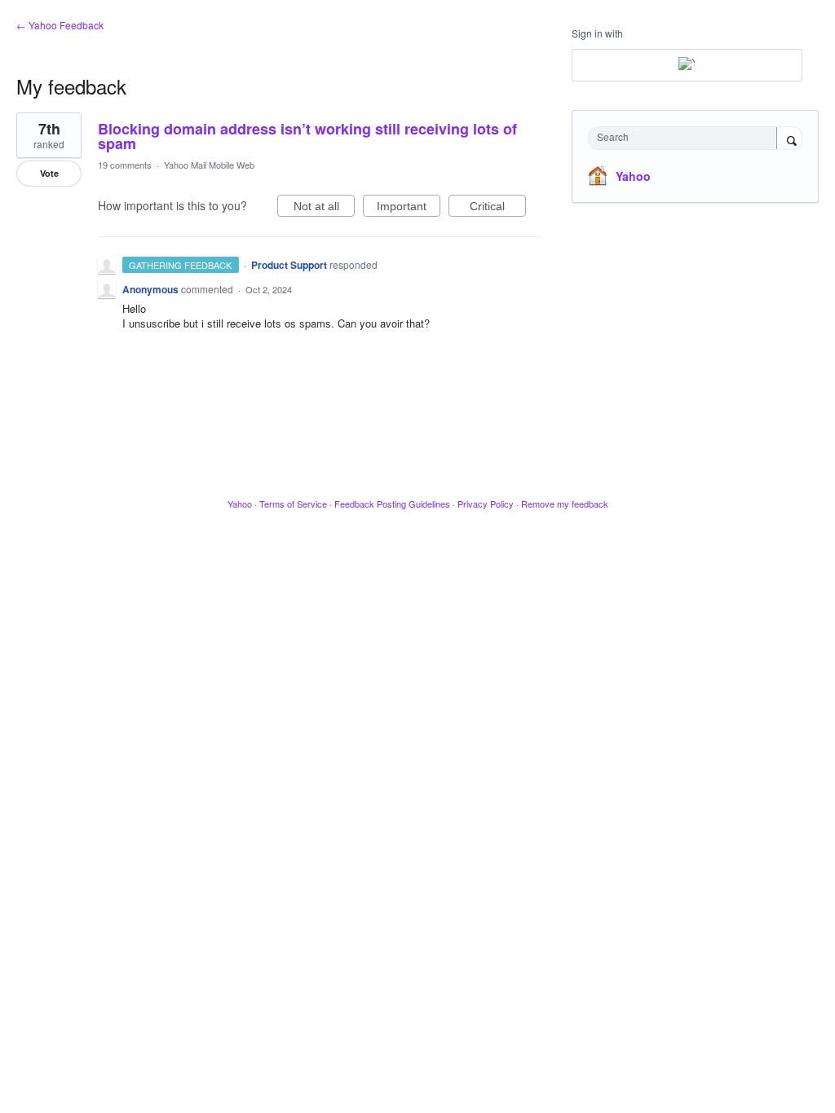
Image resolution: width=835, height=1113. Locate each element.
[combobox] (686, 138)
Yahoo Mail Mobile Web (209, 164)
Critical (498, 208)
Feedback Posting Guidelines (392, 503)
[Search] (789, 139)
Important (408, 208)
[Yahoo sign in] (687, 65)
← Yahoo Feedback (60, 25)
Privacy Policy (485, 503)
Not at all (324, 208)
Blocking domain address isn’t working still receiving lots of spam (307, 136)
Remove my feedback (564, 503)
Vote (49, 173)
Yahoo (633, 176)
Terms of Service (293, 503)
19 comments (125, 164)
